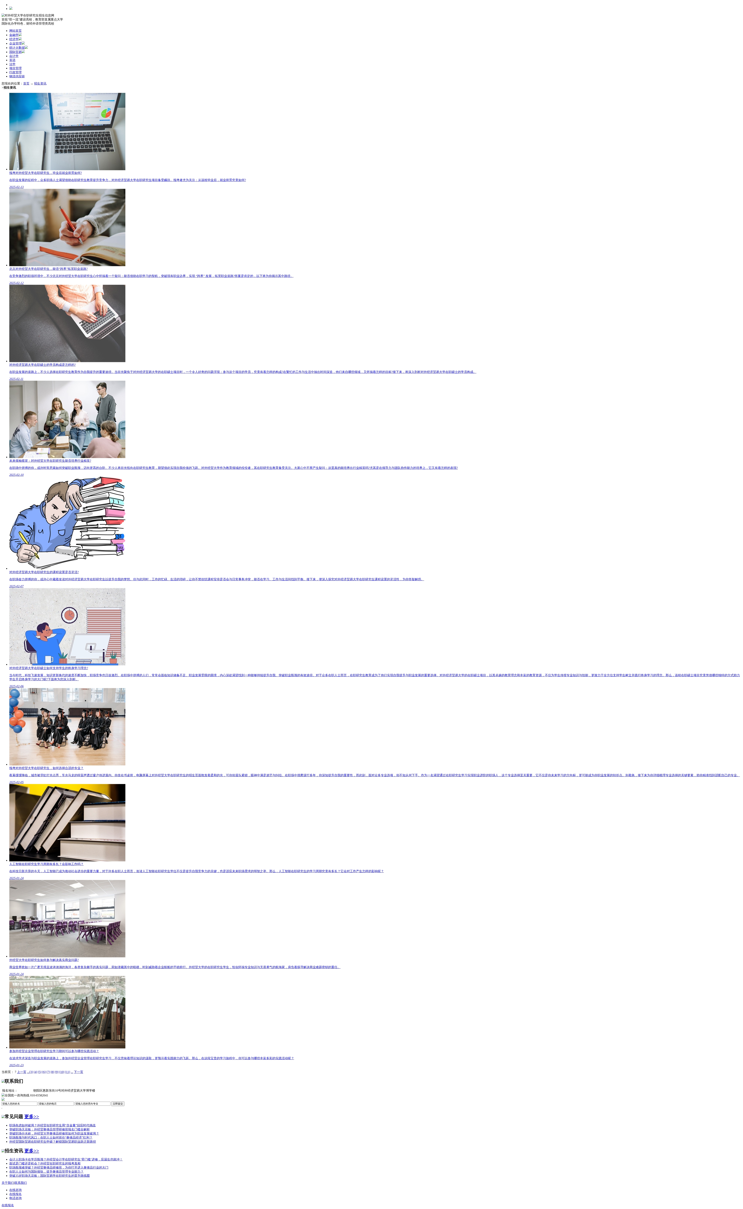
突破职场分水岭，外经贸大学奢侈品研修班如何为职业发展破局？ (54, 1133)
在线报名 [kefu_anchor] (8, 1205)
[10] (61, 1072)
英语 (12, 60)
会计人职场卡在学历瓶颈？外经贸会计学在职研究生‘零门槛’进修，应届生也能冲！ (66, 1159)
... (28, 1072)
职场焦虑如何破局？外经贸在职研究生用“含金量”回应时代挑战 (52, 1125)
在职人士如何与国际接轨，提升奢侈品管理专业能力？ (46, 1171)
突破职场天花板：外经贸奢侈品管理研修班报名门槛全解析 (49, 1129)
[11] (67, 1072)
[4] (35, 1072)
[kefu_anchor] (15, 1190)
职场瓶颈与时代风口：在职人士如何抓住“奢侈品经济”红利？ (50, 1137)
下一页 (78, 1072)
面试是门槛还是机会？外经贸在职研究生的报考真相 (44, 1163)
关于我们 (8, 1182)
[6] (44, 1072)
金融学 (14, 35)
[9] (56, 1072)
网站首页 (15, 30)
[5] (39, 1072)
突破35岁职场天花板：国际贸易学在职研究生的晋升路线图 (49, 1175)
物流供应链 (17, 76)
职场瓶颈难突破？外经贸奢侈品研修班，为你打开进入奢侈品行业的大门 (58, 1167)
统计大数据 (17, 47)
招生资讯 (40, 83)
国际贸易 (15, 52)
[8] (52, 1072)
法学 (12, 64)
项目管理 (15, 68)
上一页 (21, 1072)
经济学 (14, 39)
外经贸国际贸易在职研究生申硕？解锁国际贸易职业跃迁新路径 (52, 1141)
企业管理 (15, 43)
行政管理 (15, 72)
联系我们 (21, 1182)
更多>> (31, 1116)
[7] (48, 1072)
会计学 (14, 56)
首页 (26, 83)
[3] (31, 1072)
